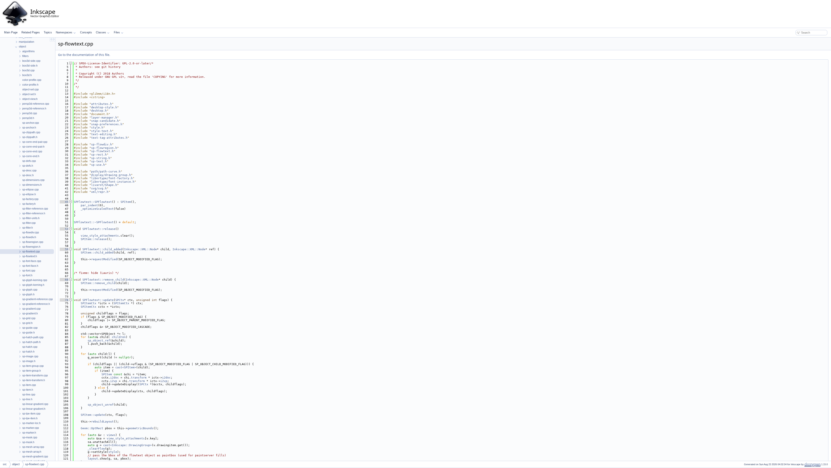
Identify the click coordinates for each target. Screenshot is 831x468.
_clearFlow (96, 448)
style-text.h (101, 131)
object (16, 464)
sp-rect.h (99, 154)
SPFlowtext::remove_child (103, 279)
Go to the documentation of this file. (84, 55)
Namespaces (64, 32)
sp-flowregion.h (104, 148)
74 (64, 300)
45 (64, 201)
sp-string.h (100, 158)
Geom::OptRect (92, 428)
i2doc (114, 377)
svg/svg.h (99, 188)
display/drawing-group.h (111, 175)
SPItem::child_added (97, 252)
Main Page (11, 32)
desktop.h (99, 110)
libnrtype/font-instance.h (112, 181)
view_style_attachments (100, 235)
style (112, 451)
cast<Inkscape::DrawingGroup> (127, 445)
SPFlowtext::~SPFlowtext (94, 222)
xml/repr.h (99, 191)
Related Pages (30, 32)
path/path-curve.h (106, 171)
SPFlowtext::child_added (102, 249)
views (111, 435)
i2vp (113, 381)
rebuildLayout (102, 421)
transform (139, 377)
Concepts (86, 32)
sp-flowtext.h (102, 151)
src (5, 464)
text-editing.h (103, 134)
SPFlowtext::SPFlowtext (93, 201)
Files (117, 32)
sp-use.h (98, 164)
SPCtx (119, 300)
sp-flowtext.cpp (34, 464)
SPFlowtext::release (98, 229)
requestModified (104, 259)
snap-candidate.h (105, 120)
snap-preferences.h (106, 124)
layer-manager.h (104, 117)
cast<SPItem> (125, 367)
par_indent (89, 205)
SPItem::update (93, 414)
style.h (97, 127)
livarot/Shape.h (104, 185)
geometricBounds (140, 428)
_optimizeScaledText (97, 208)
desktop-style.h (104, 107)
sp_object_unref (101, 404)
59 (64, 249)
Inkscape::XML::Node (140, 249)
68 (64, 279)
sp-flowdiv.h (101, 144)
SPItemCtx (88, 303)
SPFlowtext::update (98, 300)
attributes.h (101, 104)
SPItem (126, 201)
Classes (101, 32)
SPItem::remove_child (98, 283)
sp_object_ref (99, 340)
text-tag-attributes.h (109, 137)
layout (93, 458)
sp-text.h (99, 161)
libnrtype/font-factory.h (112, 178)
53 (64, 229)
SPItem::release (94, 239)
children (119, 337)
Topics (48, 32)
